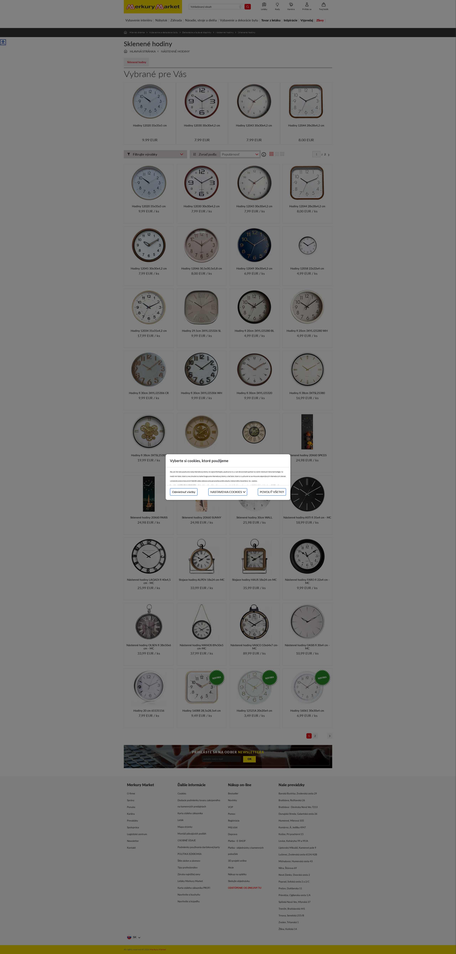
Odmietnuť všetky (183, 492)
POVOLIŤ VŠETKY (272, 492)
